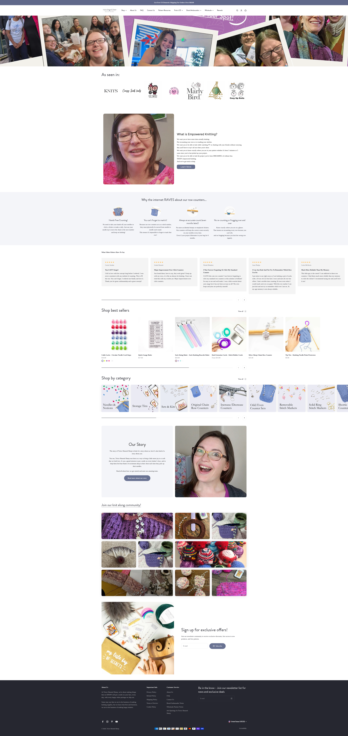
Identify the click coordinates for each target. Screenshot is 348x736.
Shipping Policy (152, 699)
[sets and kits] (174, 398)
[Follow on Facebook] (103, 721)
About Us (133, 10)
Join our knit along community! (121, 505)
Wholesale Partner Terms (175, 707)
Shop (123, 10)
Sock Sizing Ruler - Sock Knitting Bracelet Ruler (192, 355)
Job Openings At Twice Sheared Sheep (177, 712)
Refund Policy (151, 696)
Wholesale (208, 10)
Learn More (186, 167)
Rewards (220, 10)
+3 (112, 360)
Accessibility (242, 728)
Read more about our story (137, 478)
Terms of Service (152, 703)
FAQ (141, 10)
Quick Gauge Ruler (145, 355)
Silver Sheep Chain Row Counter (260, 355)
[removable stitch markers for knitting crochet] (291, 398)
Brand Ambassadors (192, 10)
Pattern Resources (164, 10)
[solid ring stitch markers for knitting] (321, 398)
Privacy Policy (151, 692)
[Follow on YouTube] (116, 721)
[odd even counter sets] (262, 398)
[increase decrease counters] (232, 398)
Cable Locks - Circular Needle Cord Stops (116, 355)
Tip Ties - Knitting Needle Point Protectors (300, 355)
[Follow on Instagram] (107, 721)
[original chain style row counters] (203, 398)
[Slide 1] (174, 41)
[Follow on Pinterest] (112, 721)
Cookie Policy (151, 707)
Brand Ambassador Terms (175, 703)
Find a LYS (177, 10)
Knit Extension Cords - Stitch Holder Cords (227, 355)
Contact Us (151, 10)
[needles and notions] (115, 398)
